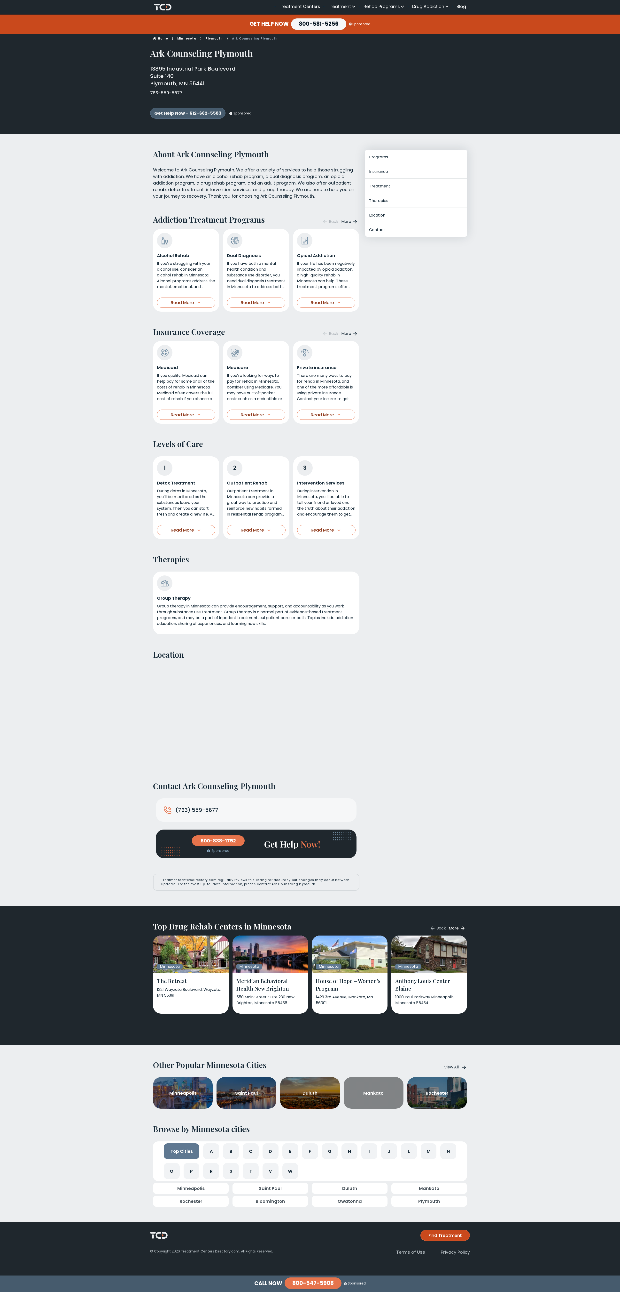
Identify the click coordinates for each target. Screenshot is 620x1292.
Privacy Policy (455, 1252)
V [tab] (270, 1171)
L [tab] (409, 1151)
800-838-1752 (218, 840)
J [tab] (389, 1151)
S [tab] (231, 1171)
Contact (377, 230)
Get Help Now (269, 24)
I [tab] (369, 1151)
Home (163, 38)
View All (451, 1067)
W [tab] (290, 1171)
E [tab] (290, 1151)
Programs (378, 157)
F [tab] (310, 1151)
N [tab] (448, 1151)
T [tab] (250, 1171)
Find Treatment (445, 1235)
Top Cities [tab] (181, 1151)
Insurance (378, 171)
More (346, 221)
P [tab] (191, 1171)
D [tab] (270, 1151)
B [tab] (231, 1151)
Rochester (191, 1201)
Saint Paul (270, 1188)
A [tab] (211, 1151)
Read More (182, 302)
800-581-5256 (319, 24)
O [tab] (171, 1171)
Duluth (349, 1188)
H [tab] (349, 1151)
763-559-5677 (166, 93)
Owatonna (350, 1201)
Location (377, 215)
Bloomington (270, 1201)
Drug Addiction (428, 6)
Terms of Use (410, 1252)
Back (333, 221)
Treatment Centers (299, 6)
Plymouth (214, 38)
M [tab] (429, 1151)
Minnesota (186, 38)
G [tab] (330, 1151)
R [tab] (211, 1171)
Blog (461, 6)
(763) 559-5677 (196, 810)
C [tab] (250, 1151)
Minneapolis (191, 1188)
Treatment (339, 6)
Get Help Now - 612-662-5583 (187, 113)
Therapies (378, 200)
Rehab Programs (382, 6)
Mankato (429, 1188)
